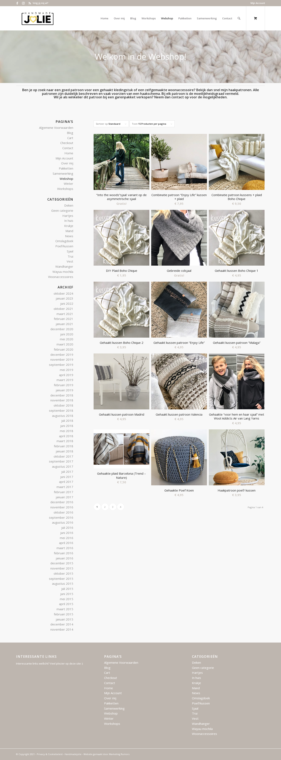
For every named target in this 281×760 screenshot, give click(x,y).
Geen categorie (62, 210)
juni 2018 (66, 426)
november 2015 (61, 568)
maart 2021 (65, 314)
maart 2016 (65, 548)
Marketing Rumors (119, 754)
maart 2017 (65, 487)
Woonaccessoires (60, 277)
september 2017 (61, 461)
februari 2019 (63, 385)
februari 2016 (63, 553)
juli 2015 (67, 589)
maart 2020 (65, 344)
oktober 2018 (63, 405)
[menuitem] (256, 3)
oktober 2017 (63, 456)
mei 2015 (66, 599)
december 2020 (61, 329)
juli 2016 (67, 527)
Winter (68, 183)
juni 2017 (66, 477)
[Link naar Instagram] (23, 3)
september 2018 (61, 410)
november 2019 (61, 359)
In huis (68, 220)
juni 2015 (66, 594)
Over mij (67, 163)
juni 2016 (66, 533)
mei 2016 (66, 538)
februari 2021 (63, 319)
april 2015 (66, 604)
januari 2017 (64, 497)
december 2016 (61, 502)
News (69, 236)
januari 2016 (64, 558)
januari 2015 (64, 619)
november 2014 (61, 629)
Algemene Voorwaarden (56, 128)
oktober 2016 (63, 512)
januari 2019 (64, 390)
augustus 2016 (62, 522)
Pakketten (66, 168)
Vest (70, 261)
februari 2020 (63, 349)
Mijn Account (258, 3)
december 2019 (61, 354)
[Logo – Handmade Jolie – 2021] (37, 18)
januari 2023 (64, 298)
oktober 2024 (63, 293)
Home (68, 153)
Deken (68, 205)
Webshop (66, 179)
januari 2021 (64, 324)
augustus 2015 (62, 583)
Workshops (65, 189)
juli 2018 (67, 420)
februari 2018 (63, 446)
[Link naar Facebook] (17, 3)
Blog (70, 133)
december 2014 (61, 624)
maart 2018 (65, 441)
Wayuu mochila (62, 272)
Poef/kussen (64, 246)
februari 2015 (63, 614)
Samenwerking (63, 173)
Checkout (66, 143)
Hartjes (67, 216)
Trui (70, 256)
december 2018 (61, 395)
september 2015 (61, 578)
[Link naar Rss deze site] (30, 3)
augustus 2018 (62, 416)
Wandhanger (64, 266)
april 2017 (66, 482)
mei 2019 (66, 370)
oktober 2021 (63, 309)
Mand (69, 231)
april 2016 (66, 543)
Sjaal (70, 251)
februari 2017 (63, 492)
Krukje (68, 226)
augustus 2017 (62, 466)
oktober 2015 (63, 573)
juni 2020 (66, 334)
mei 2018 (66, 431)
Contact (67, 148)
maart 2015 (65, 609)
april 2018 (66, 436)
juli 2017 (67, 471)
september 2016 (61, 517)
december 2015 (61, 563)
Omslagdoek (64, 241)
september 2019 (61, 365)
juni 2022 (66, 303)
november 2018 (61, 400)
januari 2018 (64, 451)
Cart (70, 138)
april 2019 (66, 375)
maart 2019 (65, 380)
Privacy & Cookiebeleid (50, 754)
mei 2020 (66, 339)
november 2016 (61, 507)
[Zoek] (239, 18)
